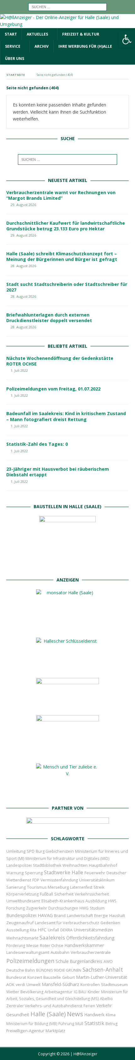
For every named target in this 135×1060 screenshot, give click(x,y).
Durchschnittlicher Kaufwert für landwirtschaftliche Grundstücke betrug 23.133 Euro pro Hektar (65, 226)
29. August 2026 (23, 204)
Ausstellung (17, 930)
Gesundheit (17, 1015)
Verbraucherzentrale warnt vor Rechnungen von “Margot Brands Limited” (61, 195)
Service (12, 46)
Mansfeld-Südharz (60, 984)
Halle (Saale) (48, 1014)
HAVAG (45, 915)
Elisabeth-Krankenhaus (62, 901)
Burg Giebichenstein (55, 851)
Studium (97, 908)
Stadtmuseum (114, 984)
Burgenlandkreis (86, 961)
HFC (42, 930)
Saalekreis (52, 937)
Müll (79, 1023)
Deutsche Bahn (20, 970)
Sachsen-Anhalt (103, 969)
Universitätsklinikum (97, 880)
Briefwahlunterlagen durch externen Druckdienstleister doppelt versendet (49, 317)
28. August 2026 (23, 265)
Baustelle (52, 977)
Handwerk (94, 1015)
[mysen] (67, 753)
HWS (112, 901)
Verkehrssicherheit (92, 894)
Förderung (15, 945)
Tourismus (36, 887)
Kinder (94, 991)
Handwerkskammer (84, 945)
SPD (31, 851)
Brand (60, 915)
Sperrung (34, 873)
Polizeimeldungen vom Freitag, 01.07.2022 (53, 389)
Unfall (53, 930)
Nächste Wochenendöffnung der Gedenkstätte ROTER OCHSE (59, 361)
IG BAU (80, 991)
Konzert (34, 977)
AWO (108, 961)
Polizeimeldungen (30, 960)
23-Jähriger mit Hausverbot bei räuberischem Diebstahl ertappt (57, 472)
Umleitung (15, 851)
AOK (10, 984)
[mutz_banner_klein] (67, 825)
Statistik (94, 1023)
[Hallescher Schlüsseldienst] (67, 668)
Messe (32, 945)
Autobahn (60, 952)
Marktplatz (55, 1030)
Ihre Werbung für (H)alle (85, 46)
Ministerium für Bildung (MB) (31, 1023)
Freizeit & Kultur (80, 34)
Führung (66, 1023)
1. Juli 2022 (19, 370)
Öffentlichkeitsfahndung (90, 938)
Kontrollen (90, 984)
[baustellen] (67, 567)
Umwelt (33, 984)
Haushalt (117, 915)
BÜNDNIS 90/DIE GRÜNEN (58, 970)
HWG (84, 908)
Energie (101, 915)
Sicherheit (63, 894)
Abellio (106, 998)
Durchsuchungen (63, 908)
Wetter (12, 991)
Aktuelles (37, 34)
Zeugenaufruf (20, 922)
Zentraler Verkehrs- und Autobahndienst (44, 1005)
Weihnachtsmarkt (22, 938)
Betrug (111, 1023)
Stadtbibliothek (47, 865)
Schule (62, 961)
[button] (127, 39)
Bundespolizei (21, 915)
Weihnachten (75, 865)
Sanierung (16, 887)
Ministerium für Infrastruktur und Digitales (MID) (67, 858)
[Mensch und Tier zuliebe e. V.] (67, 794)
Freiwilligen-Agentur (25, 1030)
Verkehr (104, 1005)
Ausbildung (96, 901)
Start (11, 34)
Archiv (42, 46)
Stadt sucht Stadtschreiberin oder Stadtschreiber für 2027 (66, 287)
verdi (20, 984)
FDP (35, 880)
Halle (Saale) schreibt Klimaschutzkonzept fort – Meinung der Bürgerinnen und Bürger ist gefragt (61, 256)
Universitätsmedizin (93, 930)
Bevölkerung (31, 991)
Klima (111, 1015)
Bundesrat (16, 977)
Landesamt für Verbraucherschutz (67, 922)
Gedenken (110, 922)
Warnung (15, 873)
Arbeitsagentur (59, 991)
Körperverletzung (22, 894)
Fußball (46, 894)
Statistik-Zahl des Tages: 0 (37, 444)
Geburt (68, 977)
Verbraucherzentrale (91, 952)
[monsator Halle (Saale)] (67, 628)
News (75, 1014)
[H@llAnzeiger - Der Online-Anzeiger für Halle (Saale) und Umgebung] (67, 24)
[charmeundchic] (67, 705)
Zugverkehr (36, 908)
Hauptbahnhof (103, 865)
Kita (33, 930)
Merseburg (58, 887)
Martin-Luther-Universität (101, 977)
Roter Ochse (51, 945)
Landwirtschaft (80, 915)
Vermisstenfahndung (59, 880)
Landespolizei (19, 865)
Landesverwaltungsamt (27, 952)
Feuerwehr (94, 873)
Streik (99, 887)
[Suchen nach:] (67, 6)
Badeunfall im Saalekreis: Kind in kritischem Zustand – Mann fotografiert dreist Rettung (66, 416)
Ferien (89, 1005)
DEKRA (66, 930)
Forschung (15, 908)
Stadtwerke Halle (63, 872)
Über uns (14, 58)
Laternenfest (81, 887)
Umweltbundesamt (23, 901)
